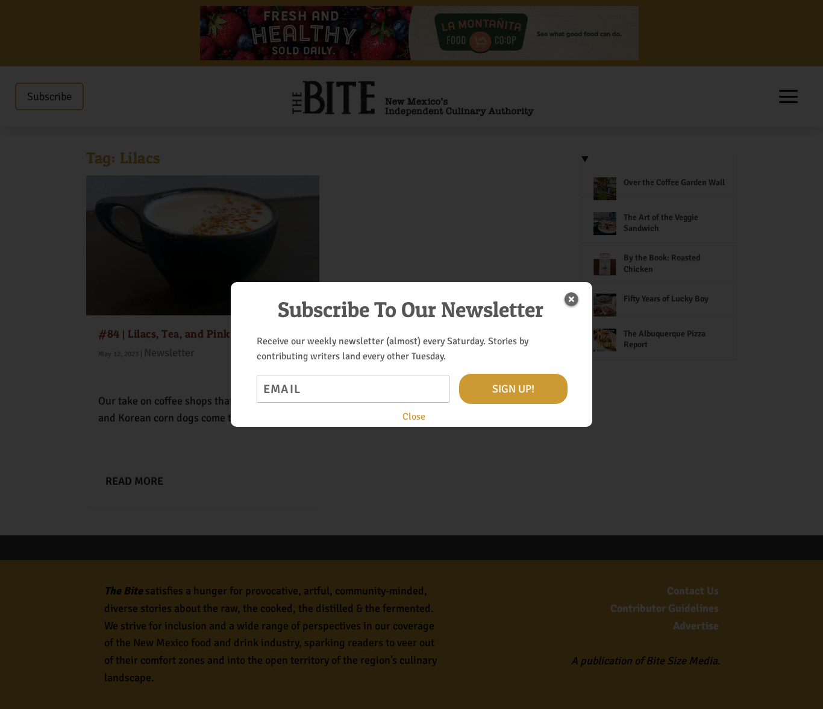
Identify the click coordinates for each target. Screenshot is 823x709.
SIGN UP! (513, 388)
